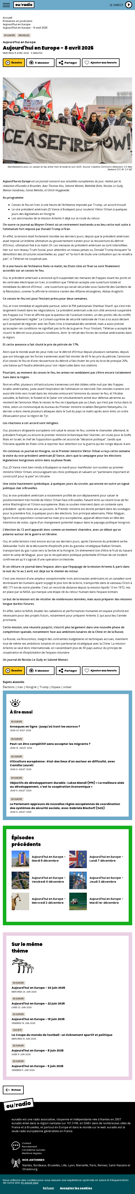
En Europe (9, 35)
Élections (9, 687)
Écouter (16, 62)
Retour (16, 1090)
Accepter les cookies (76, 1188)
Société (17, 1030)
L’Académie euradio (33, 1150)
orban (67, 687)
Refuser (48, 1188)
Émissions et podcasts (17, 21)
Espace (55, 687)
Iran (20, 687)
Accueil (7, 17)
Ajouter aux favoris (104, 62)
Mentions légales (32, 1153)
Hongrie (31, 687)
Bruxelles (24, 35)
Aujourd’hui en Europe (17, 24)
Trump (44, 687)
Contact (26, 1143)
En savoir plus (29, 1182)
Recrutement (29, 1146)
